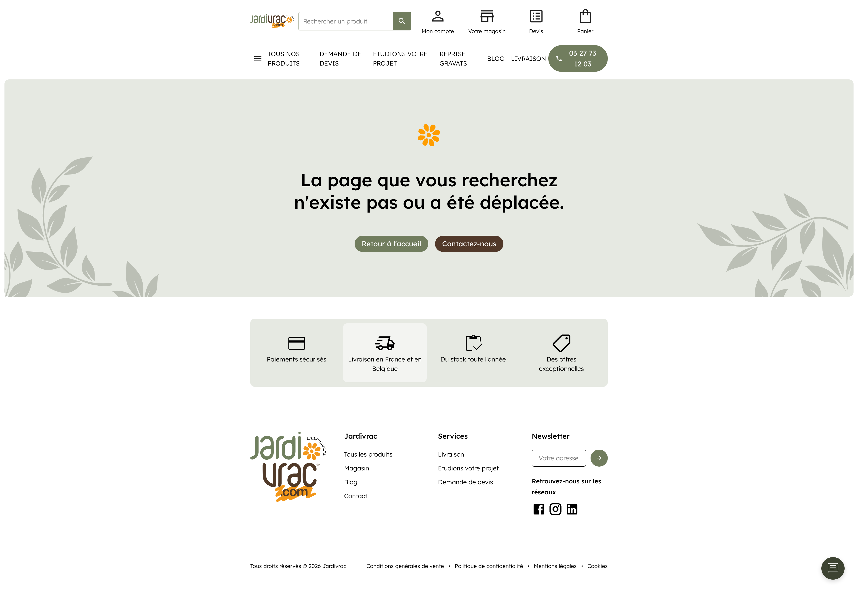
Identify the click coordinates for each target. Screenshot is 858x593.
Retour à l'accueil (391, 243)
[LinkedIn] (572, 509)
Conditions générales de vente (405, 566)
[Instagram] (555, 509)
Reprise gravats (453, 58)
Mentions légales (555, 566)
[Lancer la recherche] (402, 21)
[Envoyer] (599, 458)
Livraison (528, 58)
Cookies (597, 566)
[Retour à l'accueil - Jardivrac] (272, 21)
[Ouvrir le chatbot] (833, 568)
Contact (355, 496)
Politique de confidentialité (489, 566)
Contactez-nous (469, 243)
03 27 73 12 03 (582, 58)
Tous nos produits (284, 58)
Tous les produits (368, 454)
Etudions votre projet (400, 58)
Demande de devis (340, 58)
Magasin (356, 468)
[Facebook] (539, 509)
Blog (495, 58)
